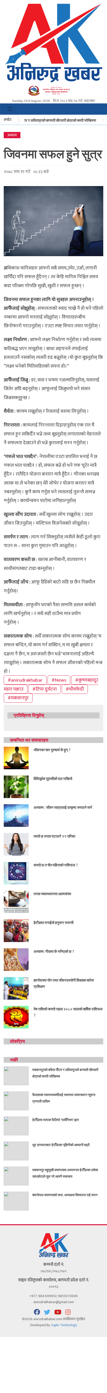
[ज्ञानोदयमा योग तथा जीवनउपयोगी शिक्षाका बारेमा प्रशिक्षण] (16, 988)
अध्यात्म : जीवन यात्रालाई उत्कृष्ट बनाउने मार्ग (63, 807)
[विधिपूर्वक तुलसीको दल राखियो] (16, 786)
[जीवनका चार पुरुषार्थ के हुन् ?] (16, 757)
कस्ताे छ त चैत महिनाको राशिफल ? (56, 865)
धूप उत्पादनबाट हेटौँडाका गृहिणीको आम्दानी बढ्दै (61, 1145)
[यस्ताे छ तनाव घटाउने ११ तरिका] (16, 844)
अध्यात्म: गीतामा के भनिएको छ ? (54, 951)
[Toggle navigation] (10, 109)
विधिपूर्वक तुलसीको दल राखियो (53, 778)
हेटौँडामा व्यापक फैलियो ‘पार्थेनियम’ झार (55, 1120)
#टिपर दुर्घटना (44, 689)
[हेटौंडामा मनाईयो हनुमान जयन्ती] (16, 930)
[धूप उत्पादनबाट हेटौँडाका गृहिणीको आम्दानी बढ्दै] (16, 1151)
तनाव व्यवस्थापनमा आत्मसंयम (52, 893)
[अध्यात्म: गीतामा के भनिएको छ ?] (16, 959)
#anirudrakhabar (25, 680)
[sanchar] (53, 90)
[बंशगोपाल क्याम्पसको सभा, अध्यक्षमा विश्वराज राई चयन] (16, 1201)
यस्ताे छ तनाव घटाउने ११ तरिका (54, 836)
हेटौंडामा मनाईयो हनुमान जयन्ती (53, 922)
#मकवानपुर (18, 698)
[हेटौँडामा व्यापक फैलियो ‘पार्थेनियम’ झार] (16, 1126)
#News (59, 680)
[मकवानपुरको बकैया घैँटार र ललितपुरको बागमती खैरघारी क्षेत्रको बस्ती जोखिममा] (16, 1075)
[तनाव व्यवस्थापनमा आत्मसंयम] (16, 901)
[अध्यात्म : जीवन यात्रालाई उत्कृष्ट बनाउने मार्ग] (16, 815)
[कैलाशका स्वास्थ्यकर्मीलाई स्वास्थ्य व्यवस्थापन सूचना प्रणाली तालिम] (16, 1101)
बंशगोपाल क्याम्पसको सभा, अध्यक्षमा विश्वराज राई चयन (65, 1195)
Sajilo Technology (64, 1325)
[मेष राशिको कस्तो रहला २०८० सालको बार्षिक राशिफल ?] (16, 1017)
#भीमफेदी (75, 689)
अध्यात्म (12, 135)
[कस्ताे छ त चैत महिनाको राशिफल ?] (16, 873)
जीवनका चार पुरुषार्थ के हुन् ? (52, 749)
